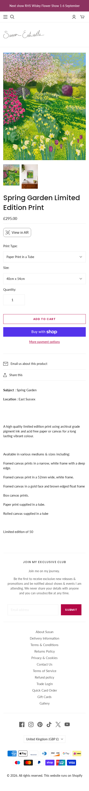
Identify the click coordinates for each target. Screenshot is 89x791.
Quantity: (9, 289)
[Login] (74, 17)
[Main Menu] (5, 17)
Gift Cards (44, 697)
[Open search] (12, 17)
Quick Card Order (44, 690)
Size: (6, 268)
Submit (71, 610)
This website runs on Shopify (63, 775)
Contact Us (44, 664)
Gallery (45, 703)
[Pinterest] (40, 724)
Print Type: (10, 246)
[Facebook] (21, 724)
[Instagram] (30, 724)
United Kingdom (42, 739)
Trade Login (45, 684)
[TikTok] (49, 724)
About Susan (44, 632)
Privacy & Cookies (44, 658)
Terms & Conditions (44, 645)
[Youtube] (67, 724)
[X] (58, 724)
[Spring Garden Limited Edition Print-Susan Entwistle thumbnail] (11, 174)
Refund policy (44, 677)
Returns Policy (44, 651)
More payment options (44, 342)
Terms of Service (44, 671)
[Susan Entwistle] (23, 33)
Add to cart (44, 319)
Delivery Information (44, 638)
